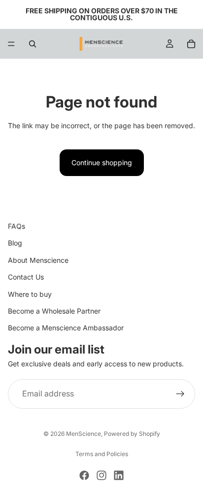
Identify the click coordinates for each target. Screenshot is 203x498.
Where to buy (30, 294)
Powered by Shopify (132, 433)
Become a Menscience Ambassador (66, 327)
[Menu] (11, 44)
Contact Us (26, 277)
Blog (15, 243)
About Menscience (38, 260)
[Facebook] (84, 475)
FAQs (16, 226)
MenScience (83, 433)
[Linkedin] (119, 475)
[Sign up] (180, 394)
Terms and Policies (101, 454)
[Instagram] (101, 475)
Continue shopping (101, 162)
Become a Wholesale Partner (54, 311)
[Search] (32, 44)
